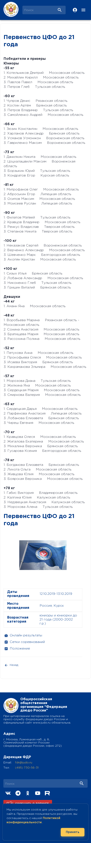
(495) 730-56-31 (27, 767)
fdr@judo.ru (23, 762)
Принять (72, 832)
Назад (14, 665)
